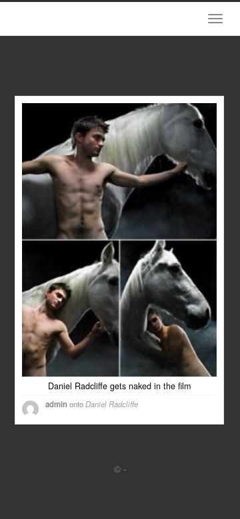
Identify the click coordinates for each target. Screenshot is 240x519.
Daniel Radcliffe (111, 404)
